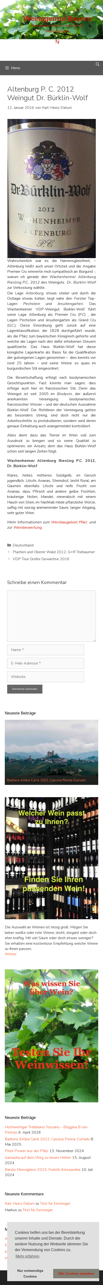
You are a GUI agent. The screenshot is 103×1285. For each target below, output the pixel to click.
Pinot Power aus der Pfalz (26, 780)
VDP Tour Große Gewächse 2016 (41, 559)
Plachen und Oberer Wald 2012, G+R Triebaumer (54, 552)
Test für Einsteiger (55, 1203)
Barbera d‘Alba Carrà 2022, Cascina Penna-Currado (47, 1139)
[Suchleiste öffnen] (97, 64)
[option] (51, 752)
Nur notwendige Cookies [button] (30, 1273)
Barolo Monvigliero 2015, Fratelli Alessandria (42, 1169)
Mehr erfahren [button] (27, 1256)
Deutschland (23, 545)
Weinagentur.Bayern (57, 19)
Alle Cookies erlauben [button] (76, 1273)
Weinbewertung (27, 527)
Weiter (11, 954)
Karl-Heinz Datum (19, 1203)
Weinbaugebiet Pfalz (69, 522)
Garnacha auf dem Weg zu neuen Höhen (38, 1157)
